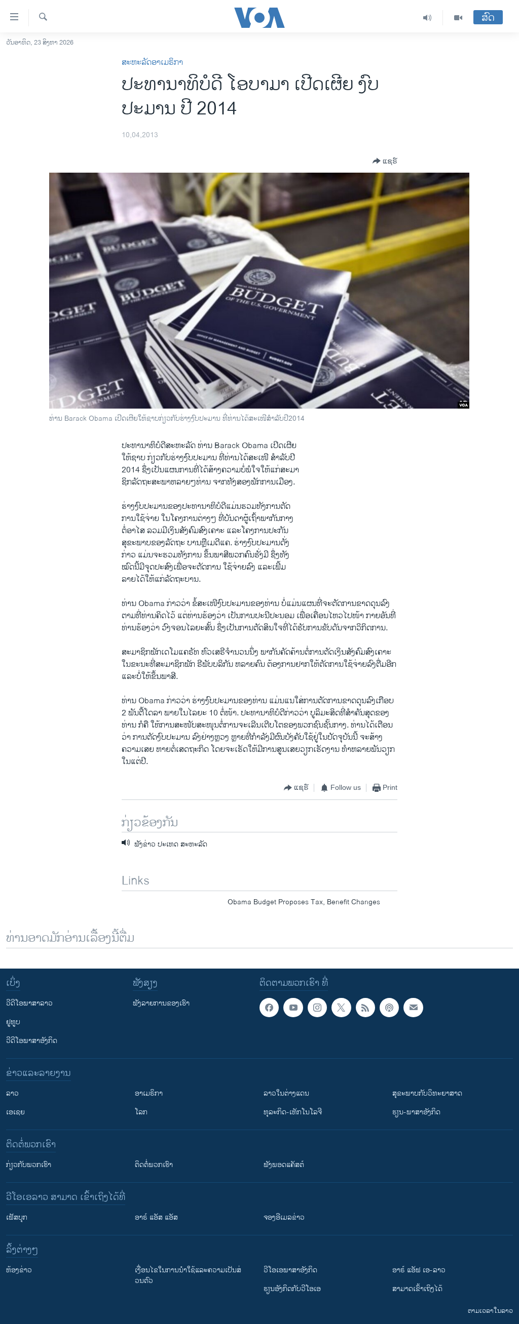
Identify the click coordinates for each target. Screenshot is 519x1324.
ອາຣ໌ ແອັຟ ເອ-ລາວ (419, 1270)
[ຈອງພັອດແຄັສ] (413, 1007)
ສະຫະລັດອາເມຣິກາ (152, 62)
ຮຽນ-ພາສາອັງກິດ (416, 1112)
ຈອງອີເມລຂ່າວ (284, 1217)
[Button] (385, 161)
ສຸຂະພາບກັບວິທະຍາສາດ (427, 1093)
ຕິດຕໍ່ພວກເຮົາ (154, 1164)
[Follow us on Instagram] (317, 1007)
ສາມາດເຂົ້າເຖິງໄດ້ (417, 1288)
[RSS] (365, 1007)
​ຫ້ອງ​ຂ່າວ (19, 1270)
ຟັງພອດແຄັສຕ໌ (284, 1164)
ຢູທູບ (13, 1022)
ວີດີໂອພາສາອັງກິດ (31, 1040)
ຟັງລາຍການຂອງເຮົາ (161, 1003)
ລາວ (12, 1093)
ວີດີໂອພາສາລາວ (29, 1003)
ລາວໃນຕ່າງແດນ (286, 1093)
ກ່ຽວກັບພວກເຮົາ (28, 1164)
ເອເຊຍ (15, 1112)
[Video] (458, 17)
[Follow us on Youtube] (293, 1007)
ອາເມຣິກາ (149, 1093)
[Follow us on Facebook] (269, 1007)
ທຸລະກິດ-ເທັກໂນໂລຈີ (293, 1112)
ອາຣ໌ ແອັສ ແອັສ (156, 1217)
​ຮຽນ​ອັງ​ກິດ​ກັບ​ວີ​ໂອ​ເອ (292, 1288)
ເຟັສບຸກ (16, 1217)
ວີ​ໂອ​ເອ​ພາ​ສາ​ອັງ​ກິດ (290, 1270)
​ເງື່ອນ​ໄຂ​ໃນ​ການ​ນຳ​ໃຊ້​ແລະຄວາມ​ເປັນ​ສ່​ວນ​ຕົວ (188, 1275)
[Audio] (427, 17)
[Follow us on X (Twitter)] (341, 1007)
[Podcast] (389, 1007)
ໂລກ (141, 1112)
